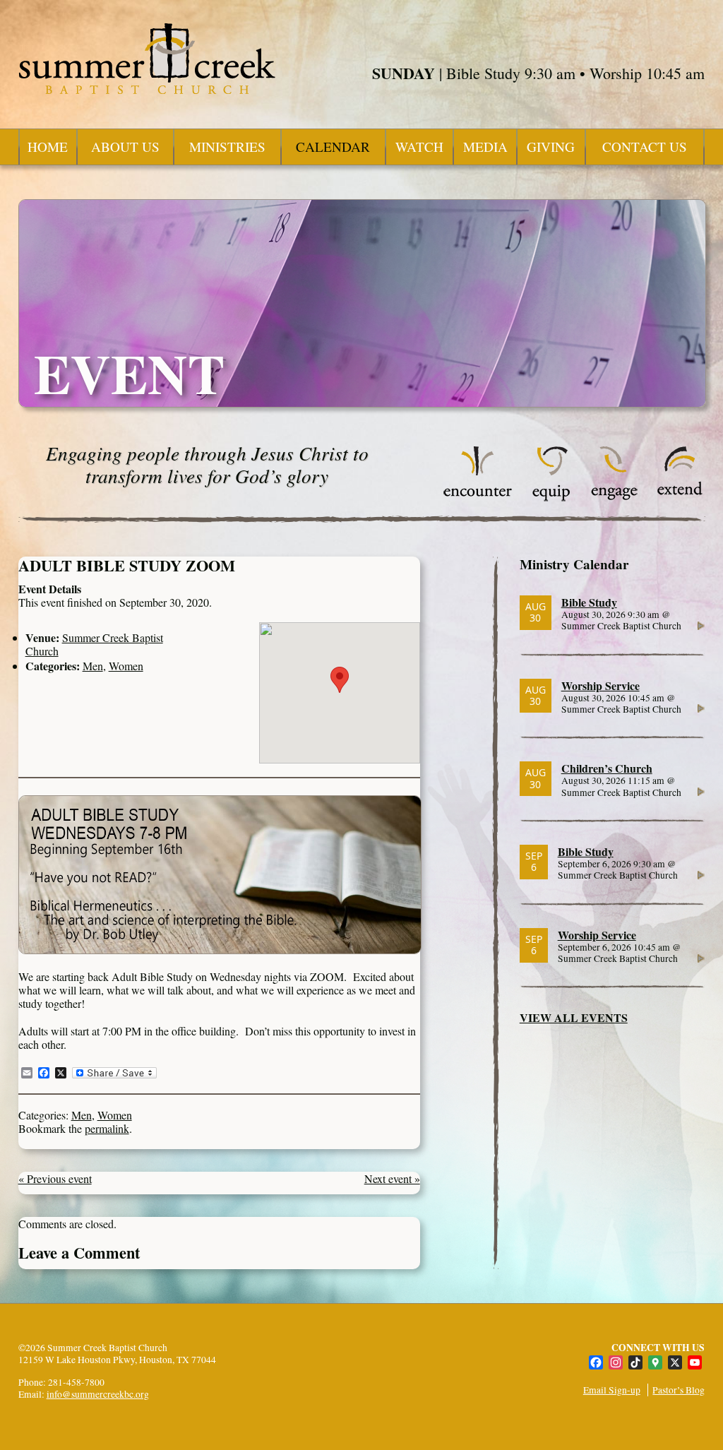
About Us (125, 146)
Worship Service (600, 685)
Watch (419, 146)
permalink (107, 1128)
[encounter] (478, 497)
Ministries (227, 146)
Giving (551, 146)
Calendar (333, 146)
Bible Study (589, 602)
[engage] (614, 497)
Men (93, 665)
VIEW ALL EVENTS (574, 1017)
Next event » (392, 1178)
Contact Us (644, 146)
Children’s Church (606, 768)
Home (48, 146)
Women (126, 665)
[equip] (551, 497)
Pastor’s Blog (678, 1390)
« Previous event (55, 1178)
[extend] (680, 497)
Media (485, 146)
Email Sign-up (611, 1390)
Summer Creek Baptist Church (94, 644)
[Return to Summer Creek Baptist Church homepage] (146, 59)
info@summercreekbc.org (98, 1394)
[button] (339, 680)
